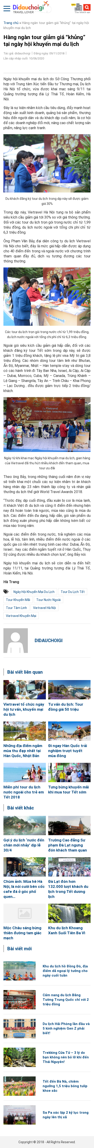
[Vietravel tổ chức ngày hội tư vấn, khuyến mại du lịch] (24, 689)
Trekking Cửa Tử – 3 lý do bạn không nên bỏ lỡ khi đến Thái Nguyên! (66, 1057)
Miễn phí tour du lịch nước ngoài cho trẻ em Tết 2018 (23, 792)
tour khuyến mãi (18, 600)
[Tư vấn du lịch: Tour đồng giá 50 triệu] (69, 689)
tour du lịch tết (73, 592)
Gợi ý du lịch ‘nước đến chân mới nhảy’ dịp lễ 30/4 (23, 845)
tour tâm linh (16, 608)
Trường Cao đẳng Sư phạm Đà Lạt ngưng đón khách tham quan (67, 845)
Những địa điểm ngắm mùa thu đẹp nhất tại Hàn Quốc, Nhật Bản (22, 750)
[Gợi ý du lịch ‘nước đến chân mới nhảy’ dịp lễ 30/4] (24, 825)
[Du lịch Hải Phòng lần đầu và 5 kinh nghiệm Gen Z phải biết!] (19, 1028)
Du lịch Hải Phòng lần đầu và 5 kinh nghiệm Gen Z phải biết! (66, 1028)
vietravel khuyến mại (21, 616)
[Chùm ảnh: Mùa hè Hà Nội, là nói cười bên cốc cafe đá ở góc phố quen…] (24, 867)
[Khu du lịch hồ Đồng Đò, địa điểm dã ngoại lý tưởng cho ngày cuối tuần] (19, 971)
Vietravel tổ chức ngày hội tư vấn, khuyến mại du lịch (23, 709)
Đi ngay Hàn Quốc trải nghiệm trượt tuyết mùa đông (67, 750)
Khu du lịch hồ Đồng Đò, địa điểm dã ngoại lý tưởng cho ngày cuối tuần (65, 970)
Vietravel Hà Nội (44, 608)
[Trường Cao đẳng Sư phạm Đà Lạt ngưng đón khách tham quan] (69, 825)
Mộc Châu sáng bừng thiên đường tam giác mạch (22, 933)
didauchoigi (49, 640)
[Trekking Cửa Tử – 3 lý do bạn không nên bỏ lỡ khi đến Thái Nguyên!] (19, 1057)
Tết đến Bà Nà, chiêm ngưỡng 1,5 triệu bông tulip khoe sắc (65, 1086)
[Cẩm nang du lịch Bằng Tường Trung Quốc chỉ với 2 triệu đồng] (19, 999)
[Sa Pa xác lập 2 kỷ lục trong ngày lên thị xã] (19, 1115)
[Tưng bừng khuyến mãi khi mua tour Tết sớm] (69, 772)
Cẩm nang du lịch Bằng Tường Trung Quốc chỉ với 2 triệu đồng (66, 999)
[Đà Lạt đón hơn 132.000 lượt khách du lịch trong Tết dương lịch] (69, 867)
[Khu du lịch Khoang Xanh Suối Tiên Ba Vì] (69, 913)
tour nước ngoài (48, 600)
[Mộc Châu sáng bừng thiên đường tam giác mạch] (24, 913)
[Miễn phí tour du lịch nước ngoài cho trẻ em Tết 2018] (24, 772)
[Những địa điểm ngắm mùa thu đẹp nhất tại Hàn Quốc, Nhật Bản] (24, 731)
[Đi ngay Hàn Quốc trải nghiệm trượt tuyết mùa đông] (69, 731)
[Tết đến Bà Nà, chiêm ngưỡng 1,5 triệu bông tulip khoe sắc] (19, 1086)
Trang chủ (10, 23)
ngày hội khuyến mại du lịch (34, 592)
